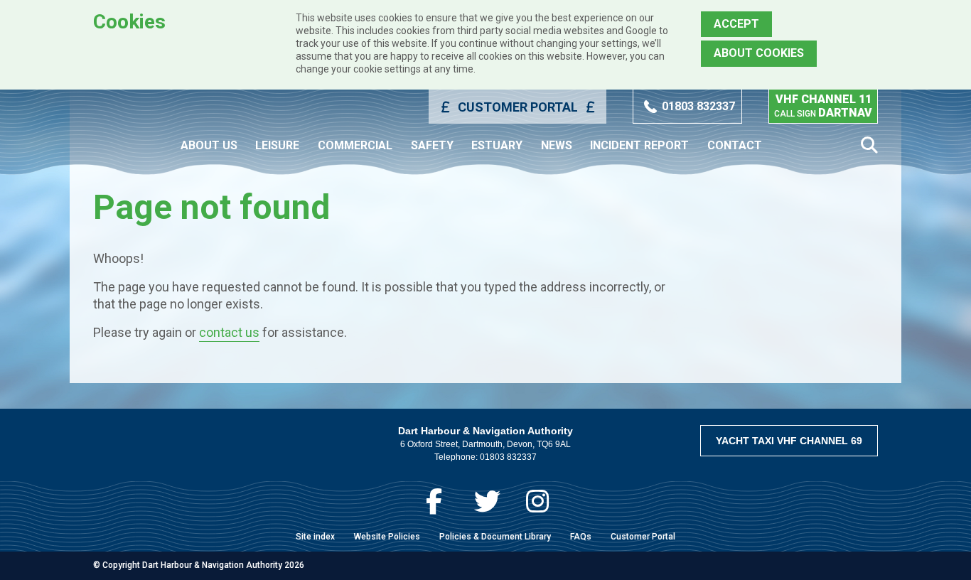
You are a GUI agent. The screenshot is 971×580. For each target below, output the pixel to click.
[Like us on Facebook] (434, 501)
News (556, 145)
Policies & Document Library (495, 537)
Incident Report (639, 145)
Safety (432, 145)
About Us (209, 145)
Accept (736, 24)
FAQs (580, 537)
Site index (315, 537)
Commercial (355, 145)
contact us (229, 332)
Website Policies (387, 537)
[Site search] (869, 145)
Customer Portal (518, 107)
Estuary (496, 145)
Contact (734, 145)
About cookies (759, 53)
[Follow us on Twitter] (487, 501)
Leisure (277, 145)
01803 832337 (698, 106)
